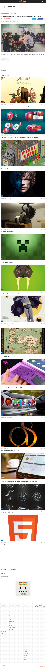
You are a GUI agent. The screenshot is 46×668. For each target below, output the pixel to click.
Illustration (19, 610)
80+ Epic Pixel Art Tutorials (6, 168)
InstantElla (3, 574)
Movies (25, 645)
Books (25, 610)
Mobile (10, 625)
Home (25, 639)
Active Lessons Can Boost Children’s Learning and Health (21, 16)
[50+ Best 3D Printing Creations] (23, 215)
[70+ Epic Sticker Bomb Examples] (23, 403)
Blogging (3, 610)
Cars (25, 612)
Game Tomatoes (4, 571)
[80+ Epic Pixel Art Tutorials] (23, 153)
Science (25, 651)
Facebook (40, 18)
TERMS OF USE (3, 665)
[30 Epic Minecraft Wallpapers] (23, 247)
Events (3, 618)
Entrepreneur (4, 616)
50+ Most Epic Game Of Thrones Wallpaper (10, 199)
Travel (14, 13)
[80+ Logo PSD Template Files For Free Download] (23, 528)
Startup (3, 633)
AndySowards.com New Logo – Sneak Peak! (10, 450)
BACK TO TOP (42, 666)
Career (3, 13)
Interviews (18, 614)
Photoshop (18, 618)
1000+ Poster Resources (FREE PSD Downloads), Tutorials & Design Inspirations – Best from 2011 (21, 106)
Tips (12, 13)
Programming (12, 627)
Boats (25, 608)
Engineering (26, 618)
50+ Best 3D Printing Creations (7, 231)
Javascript (11, 621)
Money (25, 643)
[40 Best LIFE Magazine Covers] (23, 309)
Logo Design (19, 616)
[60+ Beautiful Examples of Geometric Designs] (23, 278)
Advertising (4, 608)
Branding (3, 612)
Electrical (26, 616)
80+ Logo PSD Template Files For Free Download (11, 544)
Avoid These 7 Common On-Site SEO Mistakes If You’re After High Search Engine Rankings (20, 481)
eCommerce (4, 614)
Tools (25, 657)
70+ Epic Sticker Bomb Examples (8, 418)
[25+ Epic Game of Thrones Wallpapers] (23, 497)
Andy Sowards (7, 18)
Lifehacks (7, 13)
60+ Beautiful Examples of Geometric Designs (10, 293)
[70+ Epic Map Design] (23, 341)
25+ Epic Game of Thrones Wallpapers (9, 512)
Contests (18, 608)
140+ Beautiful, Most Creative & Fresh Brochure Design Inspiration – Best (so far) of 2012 (19, 137)
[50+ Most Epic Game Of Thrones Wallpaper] (23, 184)
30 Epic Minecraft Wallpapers (7, 262)
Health (25, 635)
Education (26, 614)
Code (10, 612)
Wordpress (11, 629)
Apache (10, 608)
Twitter (35, 18)
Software (26, 653)
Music (25, 647)
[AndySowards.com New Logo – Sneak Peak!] (23, 434)
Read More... (5, 59)
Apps (10, 610)
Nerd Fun (26, 649)
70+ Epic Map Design (5, 356)
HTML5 (10, 619)
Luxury (25, 641)
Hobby (25, 637)
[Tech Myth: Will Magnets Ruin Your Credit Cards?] (23, 372)
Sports (25, 655)
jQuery (10, 623)
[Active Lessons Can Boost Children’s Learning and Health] (23, 37)
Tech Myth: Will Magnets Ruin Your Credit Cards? (11, 387)
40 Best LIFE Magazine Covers (7, 325)
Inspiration (18, 612)
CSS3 (10, 617)
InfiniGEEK (3, 573)
